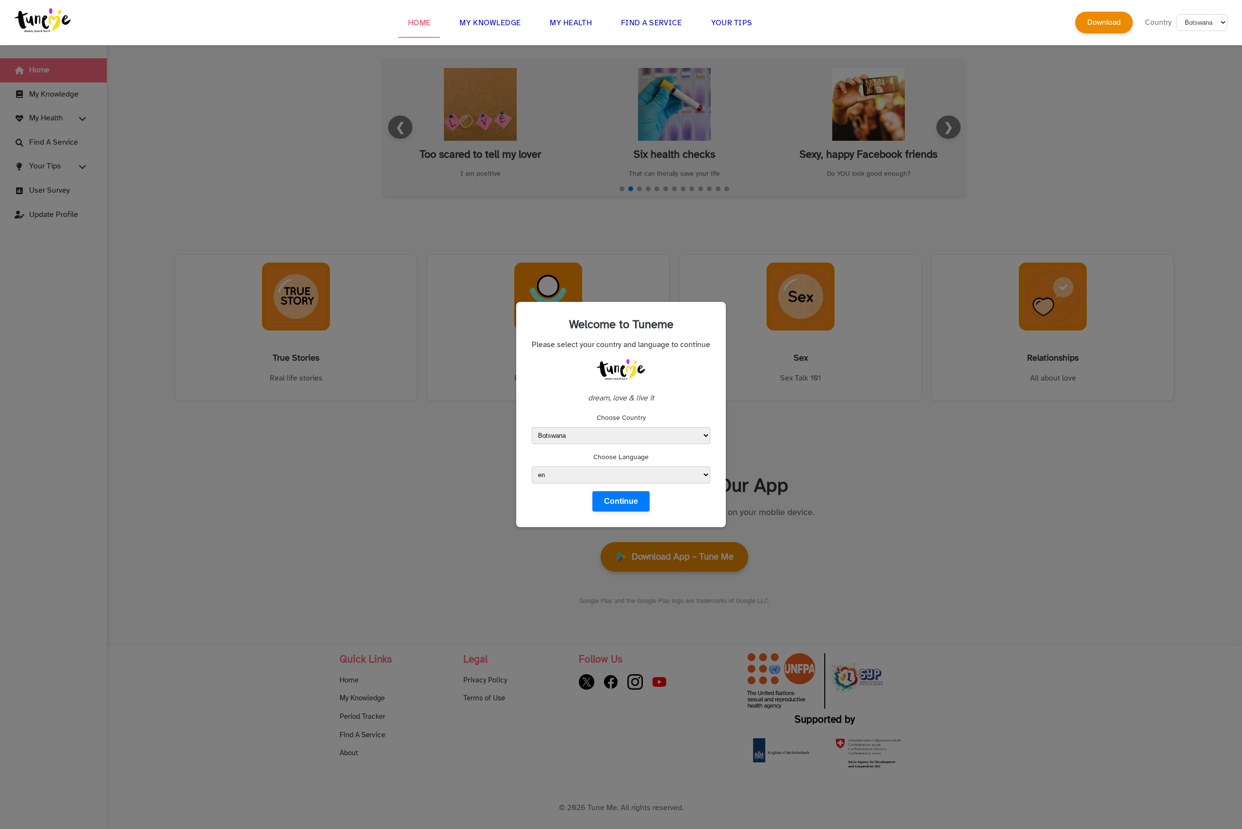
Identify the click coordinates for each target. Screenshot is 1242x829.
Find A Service (651, 23)
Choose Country (621, 418)
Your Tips (731, 23)
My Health (571, 23)
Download (1104, 22)
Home (419, 23)
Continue (621, 501)
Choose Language (621, 457)
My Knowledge (490, 23)
